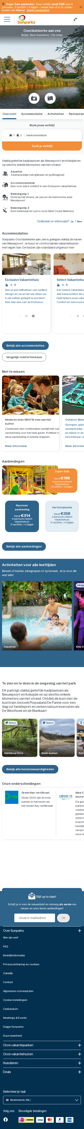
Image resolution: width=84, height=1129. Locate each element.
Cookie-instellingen (15, 1000)
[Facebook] (5, 1120)
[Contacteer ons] (75, 19)
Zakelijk (8, 973)
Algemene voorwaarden (18, 991)
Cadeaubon (10, 1008)
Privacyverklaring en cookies (21, 964)
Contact (8, 982)
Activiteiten (56, 114)
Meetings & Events (15, 1017)
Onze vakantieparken (18, 1045)
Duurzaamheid (12, 1035)
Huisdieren (10, 1063)
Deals (7, 1072)
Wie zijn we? (10, 937)
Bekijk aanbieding (38, 10)
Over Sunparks (13, 930)
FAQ (5, 946)
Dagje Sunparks (13, 1026)
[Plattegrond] (50, 98)
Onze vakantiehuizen (18, 1054)
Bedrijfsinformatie (14, 955)
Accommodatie (32, 114)
